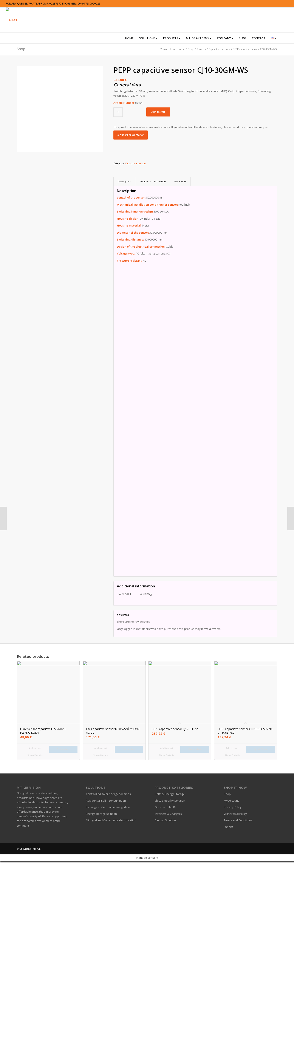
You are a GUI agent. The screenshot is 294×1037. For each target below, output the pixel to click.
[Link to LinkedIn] (267, 848)
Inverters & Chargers (168, 814)
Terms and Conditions (238, 820)
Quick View (63, 749)
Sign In (31, 1030)
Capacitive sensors (135, 163)
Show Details (35, 755)
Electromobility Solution (170, 801)
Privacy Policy (232, 807)
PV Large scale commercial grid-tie (108, 807)
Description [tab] (124, 181)
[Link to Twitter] (254, 848)
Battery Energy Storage (170, 794)
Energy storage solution (101, 814)
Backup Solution (165, 820)
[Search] (282, 38)
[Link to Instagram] (261, 848)
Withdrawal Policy (235, 814)
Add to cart (158, 112)
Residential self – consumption (106, 801)
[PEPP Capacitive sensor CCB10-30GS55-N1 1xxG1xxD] (290, 518)
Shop (21, 49)
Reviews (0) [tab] (180, 181)
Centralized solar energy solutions (108, 794)
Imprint (228, 827)
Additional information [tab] (153, 181)
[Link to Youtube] (274, 848)
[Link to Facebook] (248, 848)
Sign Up (22, 1030)
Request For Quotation (130, 135)
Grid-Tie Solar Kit (165, 807)
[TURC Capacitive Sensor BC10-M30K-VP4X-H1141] (3, 518)
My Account (231, 801)
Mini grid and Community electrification (111, 820)
